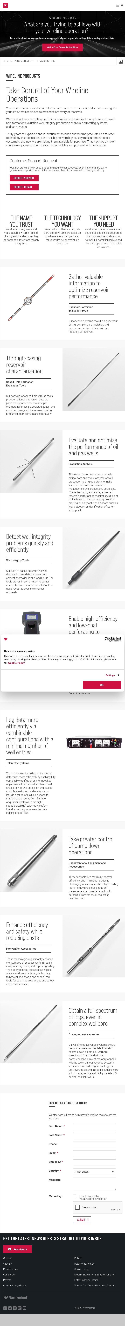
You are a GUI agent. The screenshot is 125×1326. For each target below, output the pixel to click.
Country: (54, 1171)
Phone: (53, 1144)
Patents (7, 1280)
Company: (55, 1162)
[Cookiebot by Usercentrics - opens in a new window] (107, 639)
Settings (110, 675)
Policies (78, 1258)
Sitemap (7, 1263)
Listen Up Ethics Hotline (86, 1280)
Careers (7, 1258)
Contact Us (9, 1274)
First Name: (56, 1126)
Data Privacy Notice (84, 1263)
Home (6, 61)
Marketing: (55, 1196)
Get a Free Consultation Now (62, 47)
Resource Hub (10, 1269)
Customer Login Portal (14, 1285)
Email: (52, 1153)
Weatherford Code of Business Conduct (94, 1285)
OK (102, 685)
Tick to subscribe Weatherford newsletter (93, 1197)
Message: (55, 1180)
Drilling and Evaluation (24, 61)
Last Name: (56, 1135)
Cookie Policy (16, 662)
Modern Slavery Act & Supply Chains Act (94, 1274)
